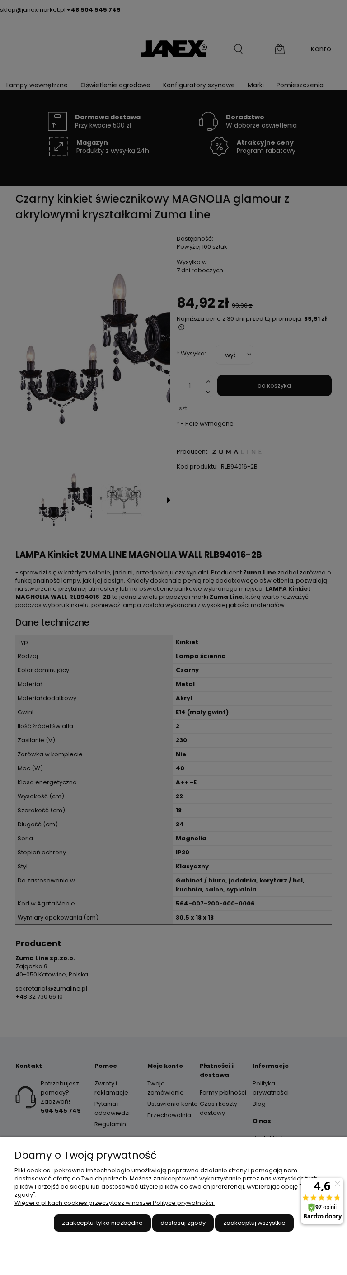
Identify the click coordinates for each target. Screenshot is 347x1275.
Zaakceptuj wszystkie (254, 1222)
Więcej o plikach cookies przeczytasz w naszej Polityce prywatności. (114, 1203)
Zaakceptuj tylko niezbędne (102, 1222)
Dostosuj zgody (183, 1222)
